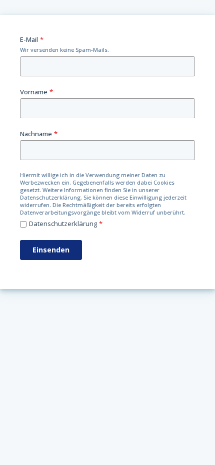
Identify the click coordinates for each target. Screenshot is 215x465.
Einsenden (51, 249)
